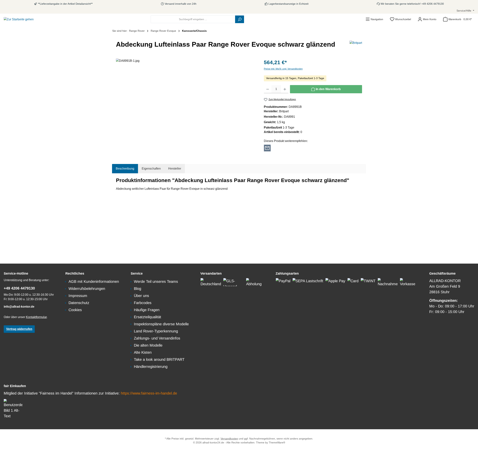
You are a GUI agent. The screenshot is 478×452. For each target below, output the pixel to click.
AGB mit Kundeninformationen (94, 281)
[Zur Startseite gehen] (19, 19)
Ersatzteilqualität (147, 317)
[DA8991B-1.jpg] (186, 99)
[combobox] (193, 19)
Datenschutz (79, 303)
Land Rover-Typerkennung (156, 331)
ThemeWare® (277, 442)
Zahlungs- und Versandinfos (157, 338)
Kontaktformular (36, 317)
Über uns (141, 296)
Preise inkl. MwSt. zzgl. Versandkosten (283, 69)
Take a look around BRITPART (159, 359)
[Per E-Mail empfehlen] (267, 147)
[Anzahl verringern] (267, 89)
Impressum (78, 296)
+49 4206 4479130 (19, 288)
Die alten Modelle (148, 345)
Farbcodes (142, 303)
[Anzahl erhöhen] (285, 89)
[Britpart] (356, 46)
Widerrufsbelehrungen (87, 289)
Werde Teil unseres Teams (156, 281)
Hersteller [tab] (174, 168)
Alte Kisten (143, 352)
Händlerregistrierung (150, 367)
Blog (137, 289)
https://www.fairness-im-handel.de (149, 393)
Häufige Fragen (146, 310)
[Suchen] (239, 19)
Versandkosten (229, 438)
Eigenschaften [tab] (151, 168)
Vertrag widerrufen (19, 329)
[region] (186, 99)
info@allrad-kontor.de (19, 306)
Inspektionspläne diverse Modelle (161, 324)
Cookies (75, 310)
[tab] (125, 168)
